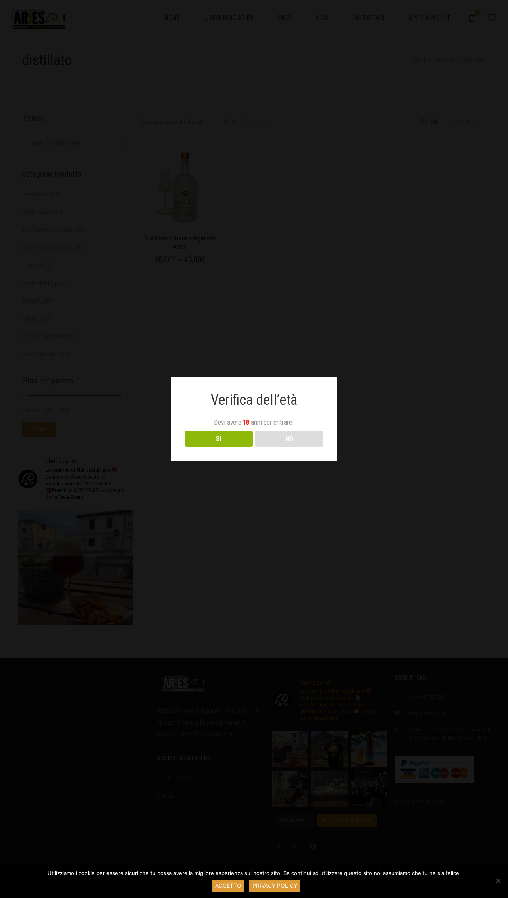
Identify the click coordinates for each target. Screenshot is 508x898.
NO (289, 438)
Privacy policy (274, 885)
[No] (498, 881)
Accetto (228, 885)
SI (218, 438)
